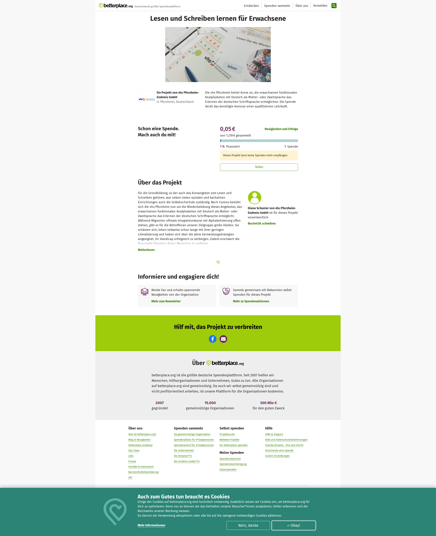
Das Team (133, 450)
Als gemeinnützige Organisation (192, 434)
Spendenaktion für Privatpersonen (194, 439)
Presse (132, 461)
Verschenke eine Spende (279, 450)
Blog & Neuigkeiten (139, 439)
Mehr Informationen (151, 525)
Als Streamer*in (183, 455)
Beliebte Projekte (229, 439)
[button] (212, 339)
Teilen (259, 167)
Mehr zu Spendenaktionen (251, 301)
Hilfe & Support (274, 434)
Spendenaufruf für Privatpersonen (194, 445)
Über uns (301, 6)
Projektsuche (227, 434)
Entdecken (251, 6)
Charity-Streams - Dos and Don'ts (284, 445)
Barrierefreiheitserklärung (143, 472)
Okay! (295, 525)
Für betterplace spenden (234, 445)
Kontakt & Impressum (141, 466)
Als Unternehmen (184, 450)
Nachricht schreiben (262, 223)
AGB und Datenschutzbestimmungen (286, 439)
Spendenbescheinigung (233, 464)
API (130, 477)
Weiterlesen (146, 250)
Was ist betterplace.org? (142, 434)
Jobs (131, 455)
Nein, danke (248, 525)
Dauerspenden (228, 469)
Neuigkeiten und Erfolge (281, 129)
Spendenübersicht (230, 458)
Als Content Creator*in (187, 461)
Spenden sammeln (277, 6)
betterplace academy (140, 445)
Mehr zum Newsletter (166, 301)
